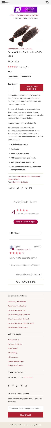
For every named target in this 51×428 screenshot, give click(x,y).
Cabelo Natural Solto (22, 176)
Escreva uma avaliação (25, 222)
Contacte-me (28, 377)
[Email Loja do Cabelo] (26, 385)
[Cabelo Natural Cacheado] (25, 35)
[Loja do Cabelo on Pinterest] (13, 385)
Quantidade (12, 84)
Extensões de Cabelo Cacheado (28, 15)
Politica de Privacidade (15, 361)
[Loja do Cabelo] (25, 10)
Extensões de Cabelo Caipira (18, 327)
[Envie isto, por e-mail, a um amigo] (30, 188)
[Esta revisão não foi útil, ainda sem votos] (39, 274)
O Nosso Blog (12, 353)
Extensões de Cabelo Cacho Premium (21, 323)
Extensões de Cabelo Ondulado (19, 314)
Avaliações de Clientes (15, 366)
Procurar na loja (13, 340)
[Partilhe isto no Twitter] (17, 188)
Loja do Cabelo (20, 425)
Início (12, 15)
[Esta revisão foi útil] (35, 274)
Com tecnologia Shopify (33, 425)
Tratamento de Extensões (17, 306)
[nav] (6, 2)
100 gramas (26, 76)
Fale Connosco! (13, 357)
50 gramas (13, 76)
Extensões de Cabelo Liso (17, 310)
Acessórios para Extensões (17, 302)
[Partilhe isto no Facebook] (22, 188)
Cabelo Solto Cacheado (20, 182)
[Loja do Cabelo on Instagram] (21, 385)
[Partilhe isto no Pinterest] (26, 188)
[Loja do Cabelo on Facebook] (9, 385)
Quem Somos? (13, 348)
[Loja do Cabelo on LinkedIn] (17, 385)
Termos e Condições (15, 344)
